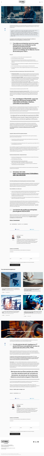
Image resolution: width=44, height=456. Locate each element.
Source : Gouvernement (15, 220)
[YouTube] (33, 441)
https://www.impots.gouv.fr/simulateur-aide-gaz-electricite (22, 162)
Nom (10, 258)
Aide (8, 16)
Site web (31, 258)
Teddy (18, 237)
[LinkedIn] (35, 441)
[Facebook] (38, 441)
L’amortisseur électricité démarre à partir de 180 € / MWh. (19, 88)
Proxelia (6, 453)
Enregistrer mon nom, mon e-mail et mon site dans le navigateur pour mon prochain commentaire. (22, 262)
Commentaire (11, 251)
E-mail (21, 258)
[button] (1, 2)
